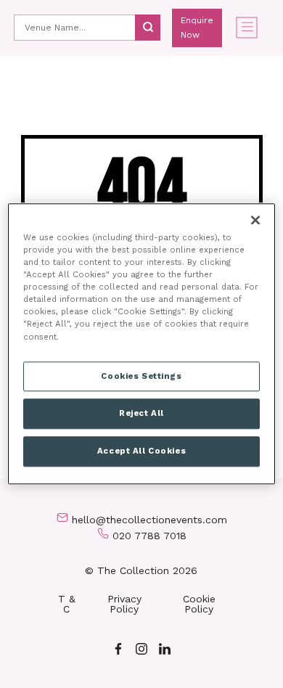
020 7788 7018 (149, 535)
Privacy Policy (124, 604)
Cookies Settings (141, 376)
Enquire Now (197, 27)
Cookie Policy (199, 604)
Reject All (141, 414)
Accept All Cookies (141, 451)
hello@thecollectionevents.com (149, 519)
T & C (66, 604)
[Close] (255, 220)
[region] (141, 343)
